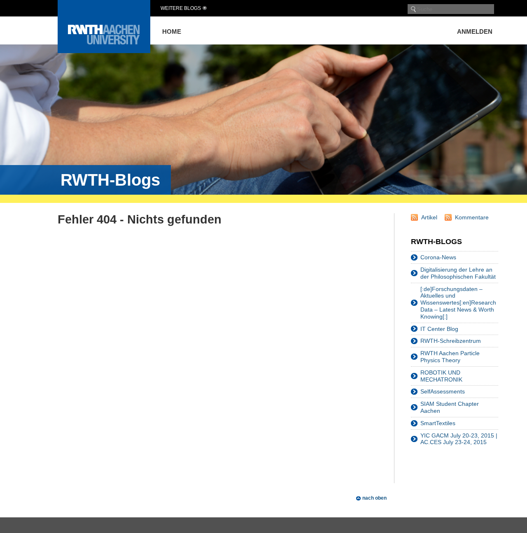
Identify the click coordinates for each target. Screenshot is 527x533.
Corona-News (438, 257)
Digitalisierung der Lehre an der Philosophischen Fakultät (458, 273)
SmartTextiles (437, 423)
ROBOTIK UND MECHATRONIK (441, 376)
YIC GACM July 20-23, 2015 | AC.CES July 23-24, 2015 (458, 439)
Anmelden (474, 31)
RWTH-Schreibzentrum (450, 340)
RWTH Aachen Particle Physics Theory (450, 356)
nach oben (374, 498)
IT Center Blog (439, 329)
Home (171, 31)
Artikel (429, 217)
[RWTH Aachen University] (104, 50)
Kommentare (472, 217)
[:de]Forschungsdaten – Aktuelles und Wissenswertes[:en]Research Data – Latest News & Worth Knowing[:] (458, 303)
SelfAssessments (442, 391)
